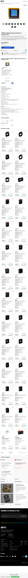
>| (26, 452)
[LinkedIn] (2, 553)
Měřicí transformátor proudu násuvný (7, 140)
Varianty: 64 (3, 251)
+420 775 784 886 (24, 52)
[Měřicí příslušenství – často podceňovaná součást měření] (21, 488)
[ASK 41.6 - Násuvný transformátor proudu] (20, 271)
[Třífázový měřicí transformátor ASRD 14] (7, 432)
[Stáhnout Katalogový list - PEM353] (12, 125)
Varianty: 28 (16, 392)
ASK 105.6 (3, 162)
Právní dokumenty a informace (13, 548)
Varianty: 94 (3, 183)
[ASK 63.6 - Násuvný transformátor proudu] (7, 365)
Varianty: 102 (3, 298)
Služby (1, 547)
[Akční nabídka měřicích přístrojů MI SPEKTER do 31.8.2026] (21, 465)
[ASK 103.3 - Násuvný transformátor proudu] (20, 134)
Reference (11, 547)
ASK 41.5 (3, 276)
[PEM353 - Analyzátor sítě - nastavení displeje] (14, 13)
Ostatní (25, 541)
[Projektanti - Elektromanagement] (7, 466)
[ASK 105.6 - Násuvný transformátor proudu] (7, 157)
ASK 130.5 (16, 185)
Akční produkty (2, 548)
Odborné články (18, 481)
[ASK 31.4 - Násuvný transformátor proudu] (7, 224)
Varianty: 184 (16, 251)
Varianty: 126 (16, 414)
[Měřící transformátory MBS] (21, 498)
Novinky (3, 481)
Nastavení (3, 576)
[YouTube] (3, 553)
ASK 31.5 (16, 229)
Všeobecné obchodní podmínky (13, 549)
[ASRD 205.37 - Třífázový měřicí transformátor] (20, 432)
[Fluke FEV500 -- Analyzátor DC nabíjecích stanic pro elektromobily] (7, 498)
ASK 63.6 (3, 370)
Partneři (21, 541)
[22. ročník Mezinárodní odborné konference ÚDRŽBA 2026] (7, 474)
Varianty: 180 (16, 228)
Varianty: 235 (3, 345)
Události (3, 459)
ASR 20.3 (3, 394)
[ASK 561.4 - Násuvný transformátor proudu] (20, 317)
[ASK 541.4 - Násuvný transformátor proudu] (7, 317)
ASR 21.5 (3, 415)
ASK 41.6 (16, 276)
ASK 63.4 (16, 346)
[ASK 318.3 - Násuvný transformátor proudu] (7, 247)
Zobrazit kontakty (3, 539)
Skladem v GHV (11, 216)
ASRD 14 (3, 437)
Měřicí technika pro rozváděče (4, 546)
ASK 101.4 (3, 139)
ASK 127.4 (3, 185)
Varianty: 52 (3, 392)
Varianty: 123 (16, 205)
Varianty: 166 (3, 228)
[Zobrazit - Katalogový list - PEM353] (7, 120)
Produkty (2, 541)
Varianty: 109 (3, 414)
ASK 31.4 (3, 229)
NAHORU (2, 452)
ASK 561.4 (16, 322)
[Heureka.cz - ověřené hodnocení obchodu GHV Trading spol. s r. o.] (26, 50)
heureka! (23, 556)
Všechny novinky (3, 504)
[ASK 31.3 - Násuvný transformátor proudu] (20, 201)
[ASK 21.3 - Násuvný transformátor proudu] (7, 201)
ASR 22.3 (16, 415)
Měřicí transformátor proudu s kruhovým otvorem (7, 395)
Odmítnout (8, 576)
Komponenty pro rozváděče (4, 545)
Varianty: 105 (16, 321)
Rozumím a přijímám (15, 576)
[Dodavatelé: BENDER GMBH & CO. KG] (25, 5)
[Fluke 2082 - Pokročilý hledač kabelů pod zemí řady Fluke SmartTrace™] (7, 488)
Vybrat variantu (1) (7, 47)
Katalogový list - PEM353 (4, 123)
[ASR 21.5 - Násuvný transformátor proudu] (7, 410)
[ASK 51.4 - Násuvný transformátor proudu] (20, 294)
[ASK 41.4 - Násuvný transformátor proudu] (20, 247)
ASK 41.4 (16, 252)
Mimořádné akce (19, 459)
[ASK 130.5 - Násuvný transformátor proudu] (20, 179)
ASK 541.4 (3, 322)
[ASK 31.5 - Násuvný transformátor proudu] (20, 224)
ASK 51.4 (16, 300)
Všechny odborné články (18, 504)
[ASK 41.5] (7, 271)
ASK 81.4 (16, 370)
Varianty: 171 (3, 321)
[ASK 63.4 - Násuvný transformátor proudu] (20, 341)
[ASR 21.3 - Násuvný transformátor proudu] (20, 388)
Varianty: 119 (3, 205)
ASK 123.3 (16, 162)
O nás (11, 541)
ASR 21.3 (16, 394)
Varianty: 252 (16, 183)
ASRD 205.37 (17, 437)
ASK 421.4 (3, 300)
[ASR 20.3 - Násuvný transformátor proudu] (7, 388)
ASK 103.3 (16, 139)
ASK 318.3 (3, 252)
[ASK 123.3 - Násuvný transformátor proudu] (20, 157)
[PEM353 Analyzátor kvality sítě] (7, 64)
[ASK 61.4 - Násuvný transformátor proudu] (7, 341)
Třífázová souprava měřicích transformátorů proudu (5, 438)
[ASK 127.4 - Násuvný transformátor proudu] (7, 179)
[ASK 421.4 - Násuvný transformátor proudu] (7, 294)
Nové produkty (2, 549)
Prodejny (21, 545)
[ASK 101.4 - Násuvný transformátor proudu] (7, 134)
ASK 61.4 (3, 346)
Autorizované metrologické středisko (14, 546)
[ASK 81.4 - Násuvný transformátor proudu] (20, 365)
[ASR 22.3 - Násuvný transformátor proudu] (20, 410)
